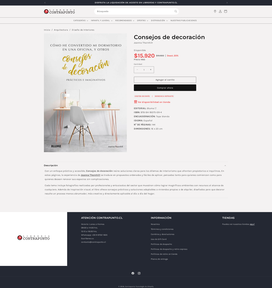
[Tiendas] (215, 11)
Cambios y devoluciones (162, 234)
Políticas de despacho (161, 244)
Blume (150, 108)
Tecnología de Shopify (145, 286)
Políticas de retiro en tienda (164, 254)
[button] (80, 21)
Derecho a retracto (164, 96)
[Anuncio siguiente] (227, 2)
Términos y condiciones (162, 229)
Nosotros (155, 224)
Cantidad (138, 64)
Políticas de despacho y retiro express (169, 249)
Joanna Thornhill (143, 42)
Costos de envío (142, 96)
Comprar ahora (165, 87)
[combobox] (136, 11)
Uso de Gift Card (159, 239)
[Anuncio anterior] (45, 2)
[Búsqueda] (176, 11)
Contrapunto (130, 286)
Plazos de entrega (159, 259)
